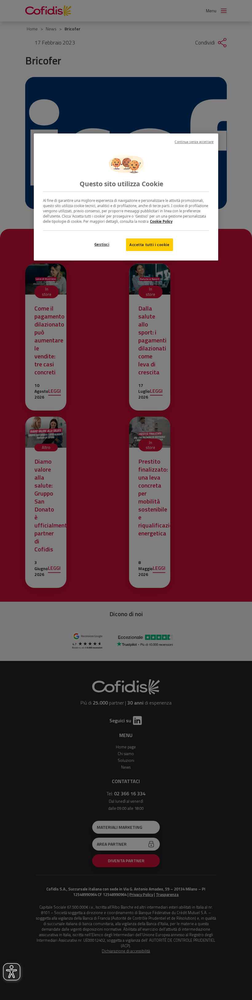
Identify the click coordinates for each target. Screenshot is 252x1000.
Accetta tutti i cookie (149, 244)
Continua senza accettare (194, 142)
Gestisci (101, 244)
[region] (126, 197)
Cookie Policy (161, 221)
